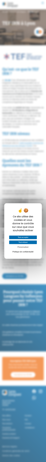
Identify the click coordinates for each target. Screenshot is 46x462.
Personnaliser (23, 247)
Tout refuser (23, 242)
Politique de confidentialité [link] (23, 252)
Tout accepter (23, 237)
